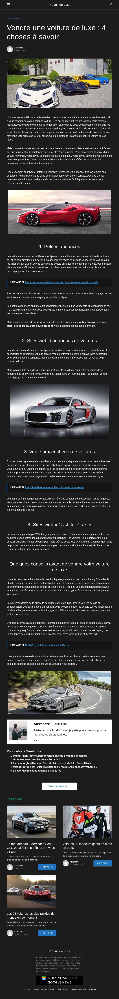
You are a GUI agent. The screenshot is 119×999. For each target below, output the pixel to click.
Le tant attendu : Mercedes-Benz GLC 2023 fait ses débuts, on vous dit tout (31, 847)
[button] (8, 4)
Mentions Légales (78, 989)
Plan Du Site (62, 989)
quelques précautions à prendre (77, 326)
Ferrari (16, 377)
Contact (92, 989)
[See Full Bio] (84, 735)
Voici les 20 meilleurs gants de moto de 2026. (87, 845)
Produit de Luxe (59, 4)
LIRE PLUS (47, 867)
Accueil (26, 989)
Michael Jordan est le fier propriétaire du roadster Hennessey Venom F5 (55, 767)
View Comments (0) (58, 786)
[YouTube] (35, 740)
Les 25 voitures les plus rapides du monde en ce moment (31, 915)
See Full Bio (75, 734)
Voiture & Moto (14, 18)
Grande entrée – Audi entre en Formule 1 (36, 759)
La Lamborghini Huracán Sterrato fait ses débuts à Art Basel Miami (52, 763)
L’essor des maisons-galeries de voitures (37, 770)
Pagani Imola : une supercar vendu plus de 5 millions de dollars (50, 755)
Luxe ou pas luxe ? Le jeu (43, 989)
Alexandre (18, 48)
